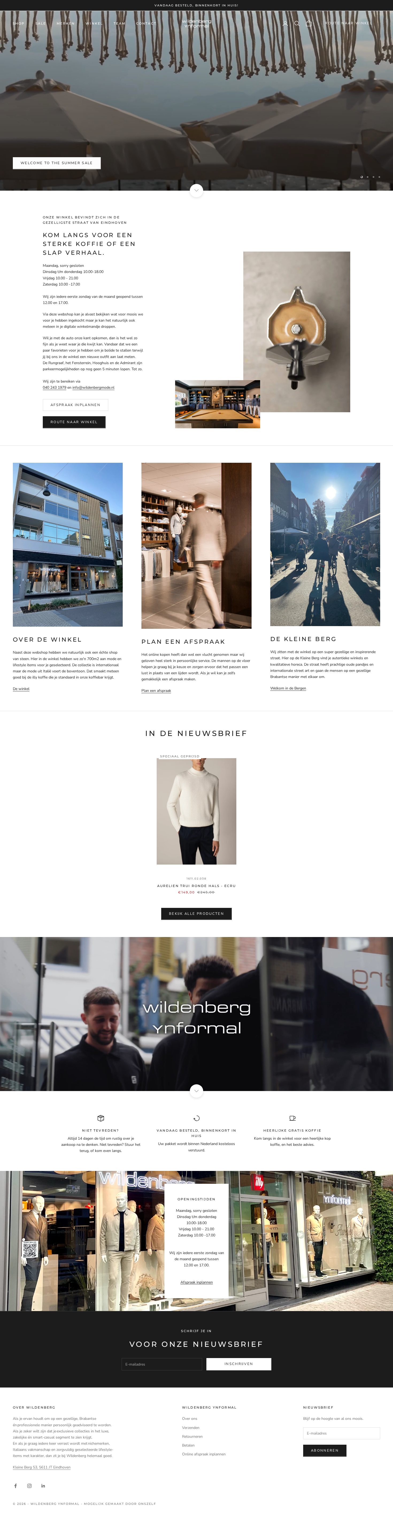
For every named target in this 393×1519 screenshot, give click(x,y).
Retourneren (192, 1436)
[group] (196, 1014)
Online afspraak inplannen (204, 1454)
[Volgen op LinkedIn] (43, 1486)
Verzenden (190, 1427)
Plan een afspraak (156, 690)
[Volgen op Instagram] (29, 1486)
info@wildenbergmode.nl (93, 387)
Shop (19, 23)
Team (119, 23)
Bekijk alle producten (196, 913)
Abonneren (325, 1450)
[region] (196, 101)
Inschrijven (239, 1364)
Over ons (189, 1418)
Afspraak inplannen (76, 405)
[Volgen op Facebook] (15, 1486)
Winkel (94, 23)
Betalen (188, 1445)
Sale (41, 23)
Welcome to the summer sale (57, 163)
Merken (66, 23)
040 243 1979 (54, 387)
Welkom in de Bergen (288, 688)
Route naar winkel (348, 23)
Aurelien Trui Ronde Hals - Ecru (196, 886)
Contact (146, 23)
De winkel (21, 688)
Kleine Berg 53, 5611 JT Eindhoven (42, 1467)
